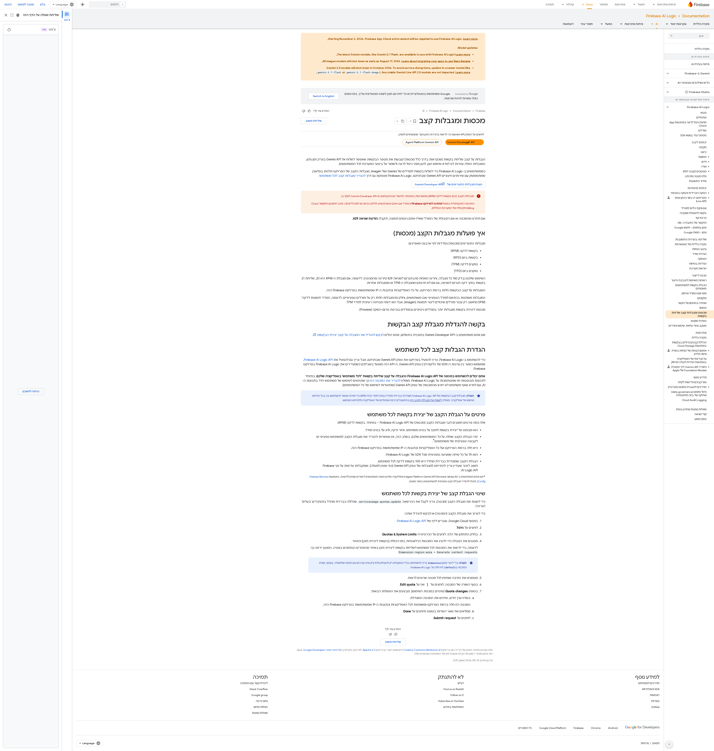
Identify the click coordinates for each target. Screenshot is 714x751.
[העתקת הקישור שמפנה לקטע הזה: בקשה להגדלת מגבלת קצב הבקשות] (383, 325)
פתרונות (620, 4)
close (6, 15)
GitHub (655, 707)
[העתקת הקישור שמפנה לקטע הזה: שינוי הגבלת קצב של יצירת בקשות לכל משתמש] (378, 494)
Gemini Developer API (461, 142)
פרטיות (645, 743)
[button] (692, 73)
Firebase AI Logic (661, 16)
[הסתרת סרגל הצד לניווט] (669, 744)
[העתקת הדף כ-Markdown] (403, 121)
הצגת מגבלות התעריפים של (448, 184)
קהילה (570, 4)
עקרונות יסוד (678, 24)
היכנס (8, 4)
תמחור (603, 4)
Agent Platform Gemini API (422, 142)
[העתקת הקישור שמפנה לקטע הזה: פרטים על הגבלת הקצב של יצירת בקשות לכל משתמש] (363, 415)
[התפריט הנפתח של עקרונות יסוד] (665, 24)
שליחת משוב (313, 121)
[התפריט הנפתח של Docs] (581, 4)
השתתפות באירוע (453, 707)
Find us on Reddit (454, 689)
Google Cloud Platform (552, 728)
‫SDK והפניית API (651, 689)
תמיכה (550, 4)
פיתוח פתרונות (666, 4)
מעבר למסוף (26, 4)
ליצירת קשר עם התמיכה (254, 683)
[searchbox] (689, 36)
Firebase (480, 110)
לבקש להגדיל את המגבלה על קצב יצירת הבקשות (350, 335)
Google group (259, 695)
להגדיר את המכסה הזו (385, 381)
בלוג (42, 4)
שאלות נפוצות (260, 713)
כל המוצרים (525, 728)
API (318, 360)
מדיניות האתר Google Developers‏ (322, 650)
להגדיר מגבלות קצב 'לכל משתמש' (342, 176)
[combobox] (107, 4)
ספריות (655, 701)
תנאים (656, 743)
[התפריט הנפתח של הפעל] (633, 4)
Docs (589, 4)
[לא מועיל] (303, 111)
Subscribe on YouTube (451, 701)
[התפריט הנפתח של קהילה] (561, 4)
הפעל (641, 4)
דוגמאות (568, 24)
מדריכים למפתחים (649, 683)
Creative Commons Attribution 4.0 (422, 650)
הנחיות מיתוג (260, 707)
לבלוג (460, 683)
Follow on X (457, 695)
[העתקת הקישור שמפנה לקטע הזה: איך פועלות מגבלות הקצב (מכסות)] (389, 234)
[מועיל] (309, 111)
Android (613, 728)
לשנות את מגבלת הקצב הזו (426, 400)
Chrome (596, 728)
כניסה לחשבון (30, 391)
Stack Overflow (259, 689)
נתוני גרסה (262, 701)
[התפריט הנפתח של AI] (651, 24)
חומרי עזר (586, 24)
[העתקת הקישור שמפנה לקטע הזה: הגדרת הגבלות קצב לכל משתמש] (391, 350)
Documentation (696, 16)
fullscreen (12, 15)
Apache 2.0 (369, 650)
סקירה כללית (701, 24)
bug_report (18, 15)
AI (656, 24)
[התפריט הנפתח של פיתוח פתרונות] (652, 4)
